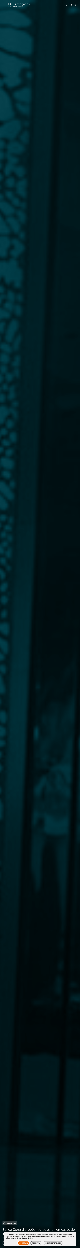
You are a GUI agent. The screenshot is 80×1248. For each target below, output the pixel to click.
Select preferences (53, 1243)
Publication (11, 1223)
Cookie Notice (27, 1238)
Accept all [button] (23, 1243)
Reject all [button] (36, 1243)
